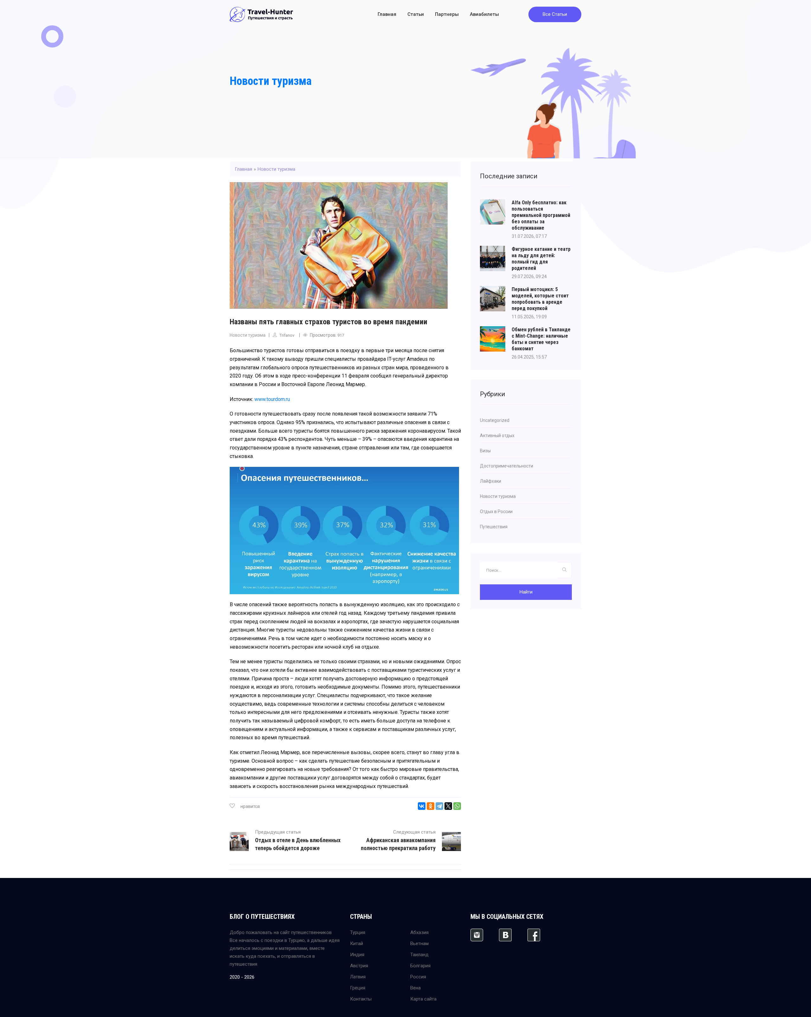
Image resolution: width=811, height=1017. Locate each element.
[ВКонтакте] (421, 806)
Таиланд (419, 954)
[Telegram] (439, 806)
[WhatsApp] (457, 806)
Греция (357, 988)
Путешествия (494, 526)
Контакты (361, 999)
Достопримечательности (506, 465)
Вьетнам (419, 943)
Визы (485, 450)
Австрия (359, 966)
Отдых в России (496, 511)
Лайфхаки (490, 481)
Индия (357, 954)
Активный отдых (497, 435)
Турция (357, 932)
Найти (526, 592)
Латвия (358, 977)
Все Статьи (555, 14)
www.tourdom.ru (272, 399)
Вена (415, 988)
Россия (418, 977)
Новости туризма (271, 81)
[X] (448, 806)
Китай (356, 943)
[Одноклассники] (430, 806)
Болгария (420, 966)
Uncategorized (494, 420)
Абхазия (419, 932)
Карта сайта (423, 999)
